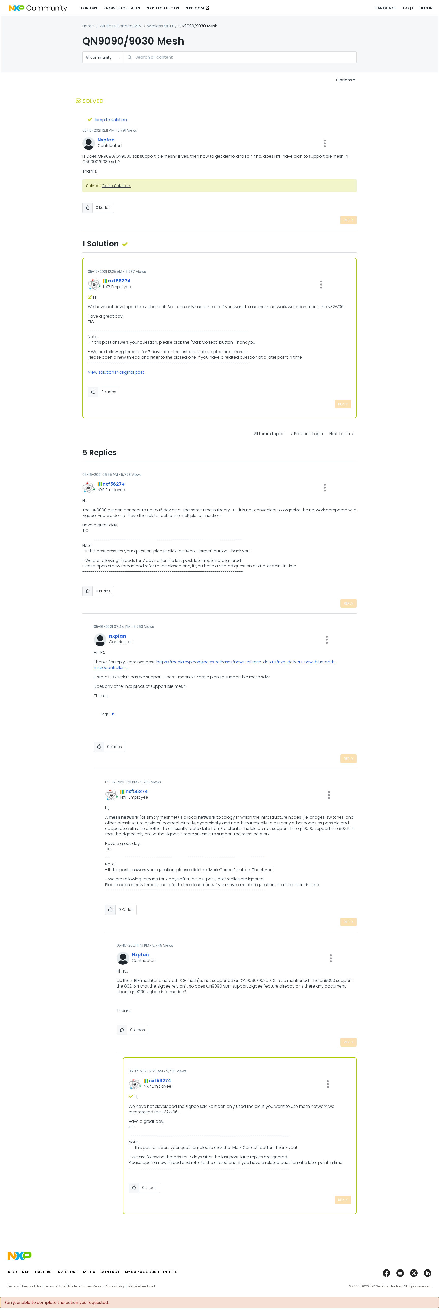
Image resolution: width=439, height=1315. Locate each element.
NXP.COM (195, 8)
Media (89, 1271)
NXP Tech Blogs (163, 8)
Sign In (425, 8)
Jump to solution (110, 120)
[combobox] (240, 57)
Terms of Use (31, 1286)
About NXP (19, 1271)
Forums (89, 8)
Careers (43, 1271)
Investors (67, 1271)
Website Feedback (142, 1286)
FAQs (408, 8)
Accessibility (115, 1286)
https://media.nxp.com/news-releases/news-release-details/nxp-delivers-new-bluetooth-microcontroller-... (215, 664)
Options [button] (344, 80)
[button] (325, 143)
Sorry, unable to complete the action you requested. (56, 1302)
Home (88, 26)
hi (113, 714)
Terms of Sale (54, 1286)
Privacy (13, 1286)
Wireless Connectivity (121, 26)
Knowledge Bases (122, 8)
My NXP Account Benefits (151, 1271)
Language (385, 8)
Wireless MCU (160, 26)
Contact (110, 1271)
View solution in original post (116, 372)
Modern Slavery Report (85, 1286)
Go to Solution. (116, 186)
